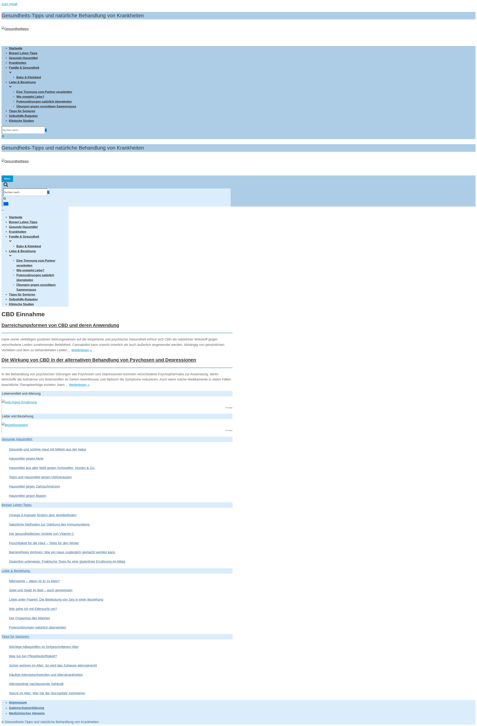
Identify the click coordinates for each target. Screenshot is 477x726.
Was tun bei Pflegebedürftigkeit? (33, 656)
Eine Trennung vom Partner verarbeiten (44, 91)
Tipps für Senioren (22, 111)
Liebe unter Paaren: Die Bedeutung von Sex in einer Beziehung (56, 599)
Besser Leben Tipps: (16, 505)
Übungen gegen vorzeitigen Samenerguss (46, 106)
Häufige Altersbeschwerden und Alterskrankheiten (46, 675)
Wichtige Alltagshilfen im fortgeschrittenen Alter (44, 647)
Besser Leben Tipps (23, 53)
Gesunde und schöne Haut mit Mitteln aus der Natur (47, 449)
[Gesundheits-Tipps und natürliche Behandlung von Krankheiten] (15, 29)
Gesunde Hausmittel (23, 58)
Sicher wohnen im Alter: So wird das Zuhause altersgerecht (53, 665)
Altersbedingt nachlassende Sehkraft (36, 684)
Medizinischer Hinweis (27, 713)
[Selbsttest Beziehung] (15, 425)
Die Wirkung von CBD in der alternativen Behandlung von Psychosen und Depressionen (98, 359)
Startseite (15, 48)
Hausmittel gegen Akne (26, 458)
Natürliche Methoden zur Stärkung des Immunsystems (49, 524)
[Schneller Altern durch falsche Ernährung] (19, 402)
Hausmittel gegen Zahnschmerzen (34, 486)
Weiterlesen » (81, 350)
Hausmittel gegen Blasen (27, 496)
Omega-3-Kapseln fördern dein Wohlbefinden (42, 515)
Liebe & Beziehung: (16, 571)
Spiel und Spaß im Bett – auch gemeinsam (40, 590)
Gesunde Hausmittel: (17, 439)
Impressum (18, 702)
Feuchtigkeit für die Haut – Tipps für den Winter (44, 543)
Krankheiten (17, 62)
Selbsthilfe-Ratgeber (23, 116)
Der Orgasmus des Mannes (29, 618)
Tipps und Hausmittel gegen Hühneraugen (40, 477)
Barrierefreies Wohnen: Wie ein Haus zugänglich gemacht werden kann (62, 552)
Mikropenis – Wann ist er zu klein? (34, 581)
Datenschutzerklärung (26, 708)
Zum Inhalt (9, 4)
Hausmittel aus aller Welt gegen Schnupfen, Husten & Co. (52, 468)
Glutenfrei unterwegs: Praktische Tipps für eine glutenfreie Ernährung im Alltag (67, 561)
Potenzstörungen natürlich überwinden (44, 101)
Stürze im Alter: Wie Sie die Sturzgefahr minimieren (47, 693)
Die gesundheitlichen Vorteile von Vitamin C (41, 534)
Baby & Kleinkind (28, 77)
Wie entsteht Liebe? (30, 96)
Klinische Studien (21, 120)
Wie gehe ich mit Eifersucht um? (33, 609)
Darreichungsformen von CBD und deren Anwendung (60, 325)
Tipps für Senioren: (15, 636)
